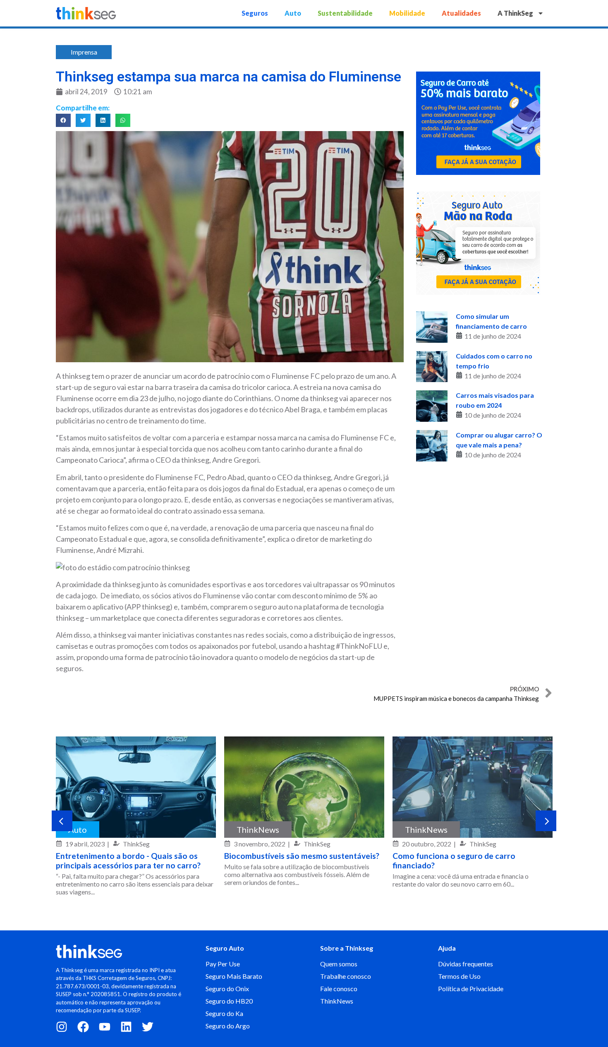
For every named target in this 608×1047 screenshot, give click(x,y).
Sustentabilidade (345, 13)
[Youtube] (104, 1027)
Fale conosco (338, 988)
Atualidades (461, 13)
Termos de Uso (459, 976)
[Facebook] (83, 1027)
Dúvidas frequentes (465, 964)
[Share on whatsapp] (122, 120)
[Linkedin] (126, 1027)
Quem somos (338, 964)
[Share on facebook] (63, 120)
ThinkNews (258, 829)
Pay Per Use (223, 964)
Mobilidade (407, 13)
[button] (62, 820)
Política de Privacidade (470, 988)
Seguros (255, 13)
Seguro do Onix (227, 988)
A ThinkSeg (515, 13)
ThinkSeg (136, 844)
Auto (293, 13)
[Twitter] (147, 1027)
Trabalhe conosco (345, 976)
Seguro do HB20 (229, 1001)
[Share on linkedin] (103, 120)
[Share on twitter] (83, 120)
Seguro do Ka (224, 1013)
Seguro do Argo (228, 1026)
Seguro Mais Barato (234, 976)
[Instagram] (61, 1027)
